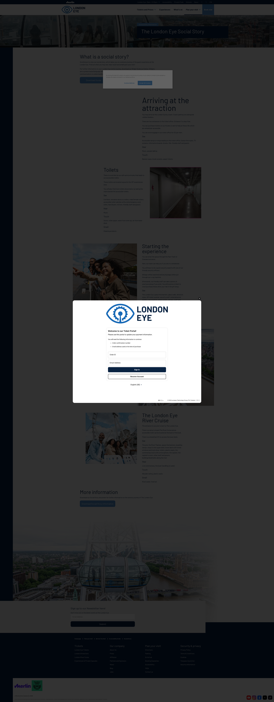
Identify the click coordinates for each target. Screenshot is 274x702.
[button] (199, 298)
